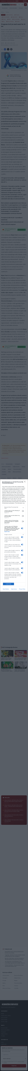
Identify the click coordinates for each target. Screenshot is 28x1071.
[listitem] (14, 508)
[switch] (22, 511)
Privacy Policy (22, 589)
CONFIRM (8, 584)
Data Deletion (6, 589)
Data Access (14, 589)
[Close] (25, 482)
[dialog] (14, 535)
